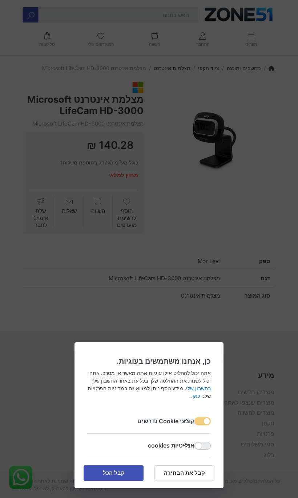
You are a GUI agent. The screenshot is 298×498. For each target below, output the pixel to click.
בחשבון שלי (198, 388)
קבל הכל (114, 472)
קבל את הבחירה (184, 472)
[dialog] (149, 249)
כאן (196, 396)
